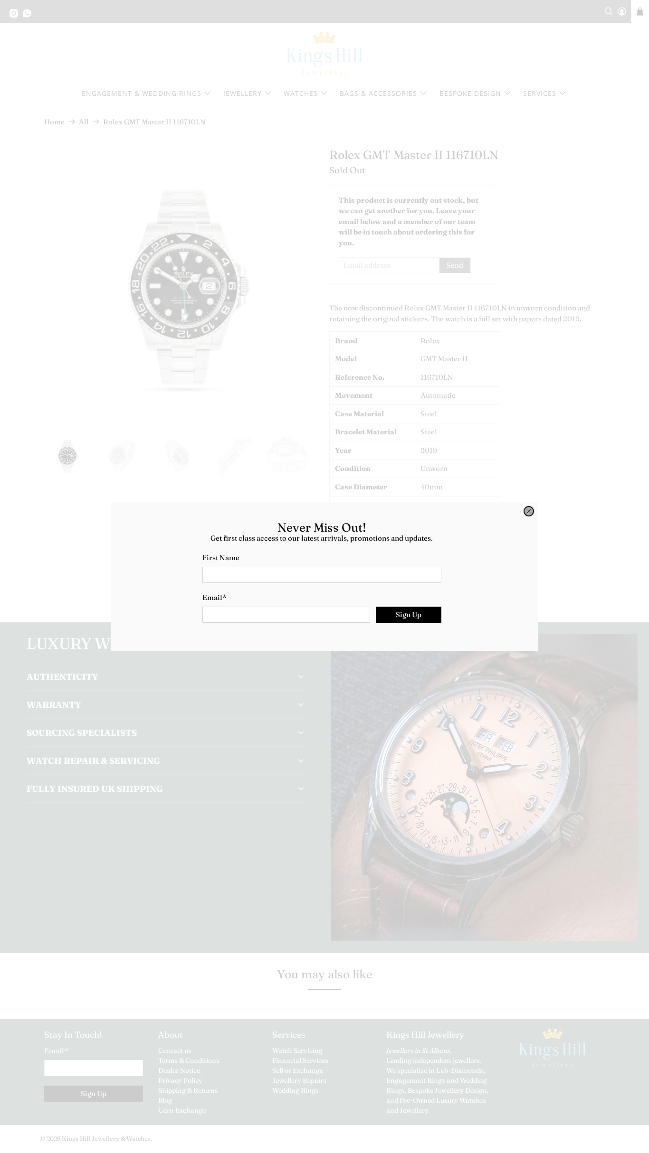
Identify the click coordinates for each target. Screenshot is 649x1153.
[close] (529, 511)
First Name (220, 557)
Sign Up (408, 614)
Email (214, 597)
